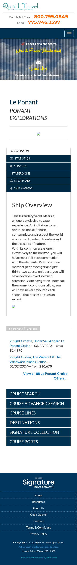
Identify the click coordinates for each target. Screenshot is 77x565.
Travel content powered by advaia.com (38, 557)
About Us (38, 508)
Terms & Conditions (38, 527)
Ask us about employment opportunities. (39, 546)
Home (38, 495)
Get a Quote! (38, 514)
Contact (38, 521)
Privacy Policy (38, 534)
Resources (38, 501)
